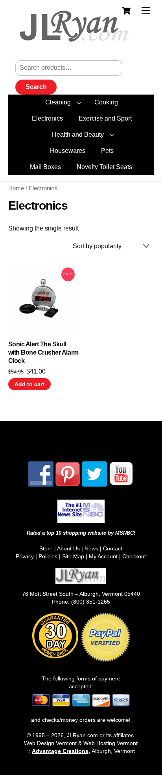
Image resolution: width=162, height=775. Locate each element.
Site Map (73, 556)
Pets (107, 150)
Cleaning (58, 102)
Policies (48, 556)
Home (16, 188)
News (91, 548)
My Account (103, 556)
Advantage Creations (60, 751)
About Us (68, 548)
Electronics (47, 118)
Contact (112, 548)
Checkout (134, 556)
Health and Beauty (78, 134)
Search (36, 87)
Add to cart (29, 384)
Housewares (67, 150)
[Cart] (126, 11)
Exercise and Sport (105, 118)
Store (46, 548)
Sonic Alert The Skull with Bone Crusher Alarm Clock (43, 352)
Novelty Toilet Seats (104, 167)
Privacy (25, 556)
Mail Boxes (45, 167)
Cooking (106, 102)
